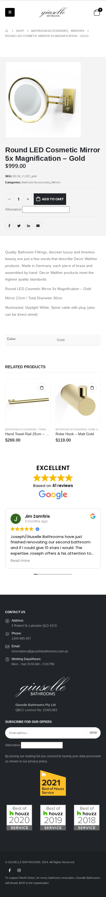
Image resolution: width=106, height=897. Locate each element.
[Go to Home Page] (7, 30)
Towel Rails (46, 429)
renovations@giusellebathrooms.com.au (40, 651)
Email (38, 226)
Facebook (9, 226)
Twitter (19, 226)
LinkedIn (28, 226)
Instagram (19, 870)
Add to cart (53, 199)
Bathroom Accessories (36, 182)
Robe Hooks (96, 429)
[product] (27, 401)
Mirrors (55, 182)
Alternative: (13, 209)
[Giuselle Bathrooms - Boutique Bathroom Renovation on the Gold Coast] (53, 12)
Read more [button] (20, 561)
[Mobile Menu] (10, 12)
